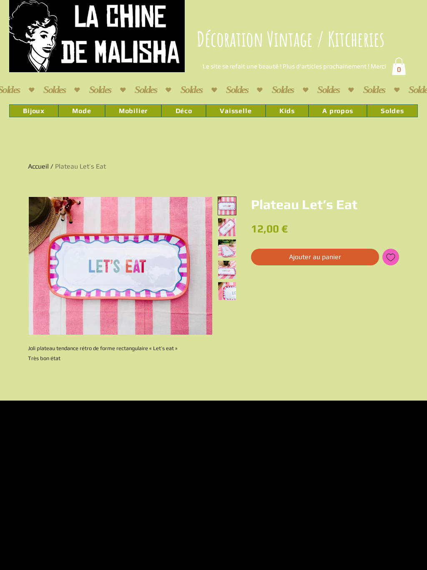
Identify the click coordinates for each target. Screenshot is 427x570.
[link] (399, 66)
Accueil (38, 166)
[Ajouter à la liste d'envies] (390, 257)
